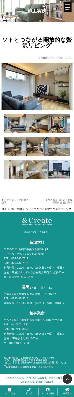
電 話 (29, 393)
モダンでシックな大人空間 (15, 201)
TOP (4, 209)
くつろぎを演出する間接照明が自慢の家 (58, 201)
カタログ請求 (9, 393)
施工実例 (16, 209)
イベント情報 (48, 393)
